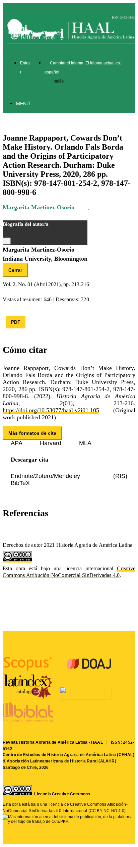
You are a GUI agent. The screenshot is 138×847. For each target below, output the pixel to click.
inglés (58, 81)
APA (17, 443)
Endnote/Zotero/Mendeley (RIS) (69, 476)
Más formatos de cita (32, 433)
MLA (85, 443)
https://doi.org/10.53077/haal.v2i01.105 (51, 410)
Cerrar (15, 270)
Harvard (51, 443)
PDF (15, 322)
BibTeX (20, 483)
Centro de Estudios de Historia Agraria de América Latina (59, 754)
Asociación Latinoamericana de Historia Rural (52, 761)
